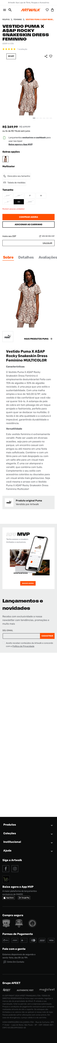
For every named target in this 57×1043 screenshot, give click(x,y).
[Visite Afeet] (6, 990)
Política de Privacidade (23, 646)
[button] (9, 9)
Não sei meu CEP (48, 236)
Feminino (18, 19)
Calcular (47, 243)
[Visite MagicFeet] (47, 990)
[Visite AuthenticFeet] (25, 990)
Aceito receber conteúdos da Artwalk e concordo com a (29, 645)
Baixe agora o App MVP (21, 144)
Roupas (6, 19)
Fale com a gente (14, 949)
